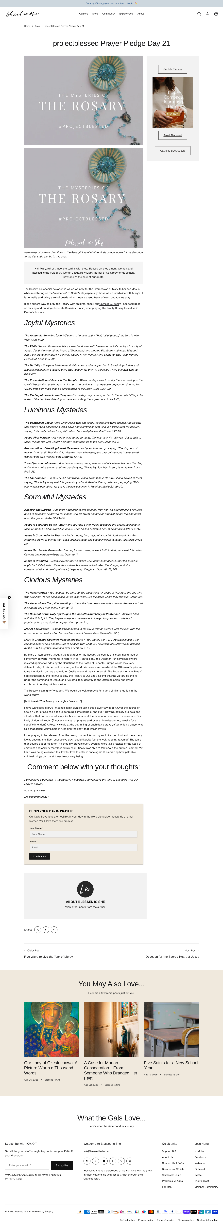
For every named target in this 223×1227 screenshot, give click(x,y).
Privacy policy (145, 1220)
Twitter (199, 1175)
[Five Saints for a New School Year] (171, 1029)
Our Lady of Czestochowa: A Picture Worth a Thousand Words (51, 1067)
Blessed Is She (23, 1211)
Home (27, 26)
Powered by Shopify (42, 1211)
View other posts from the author (85, 907)
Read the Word (173, 135)
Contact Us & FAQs (173, 1163)
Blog (37, 26)
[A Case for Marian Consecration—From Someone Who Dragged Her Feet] (111, 1029)
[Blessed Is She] (22, 13)
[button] (4, 613)
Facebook (200, 1157)
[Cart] (216, 13)
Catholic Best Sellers (172, 150)
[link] (37, 929)
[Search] (199, 13)
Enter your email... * (20, 1165)
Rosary (33, 289)
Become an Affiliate (173, 1169)
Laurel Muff (89, 252)
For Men (167, 1186)
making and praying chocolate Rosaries (52, 308)
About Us (167, 1157)
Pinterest (200, 1169)
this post (60, 256)
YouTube (199, 1151)
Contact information (207, 1220)
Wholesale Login (171, 1175)
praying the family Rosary (108, 308)
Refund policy (127, 1220)
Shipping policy (186, 1220)
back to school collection (122, 3)
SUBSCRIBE (39, 856)
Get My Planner (172, 69)
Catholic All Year (109, 304)
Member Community (206, 1186)
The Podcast (202, 1180)
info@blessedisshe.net (96, 1151)
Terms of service (165, 1220)
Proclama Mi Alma (172, 1180)
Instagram (200, 1163)
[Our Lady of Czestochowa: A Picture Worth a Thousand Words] (51, 1029)
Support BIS (169, 1151)
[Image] (173, 102)
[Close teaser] (9, 597)
